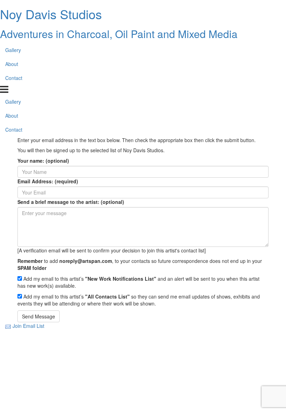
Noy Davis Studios (51, 14)
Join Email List (28, 325)
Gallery (13, 49)
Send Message (38, 316)
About (11, 63)
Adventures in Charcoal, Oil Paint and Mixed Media (119, 33)
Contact (13, 77)
